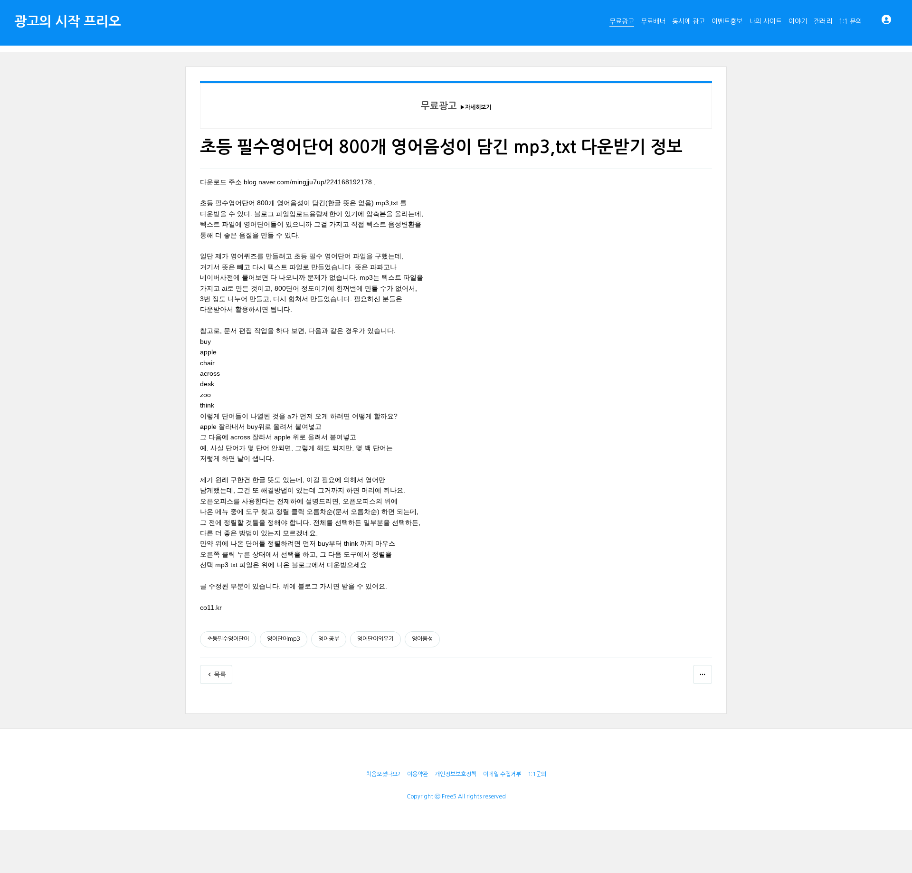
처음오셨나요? (383, 774)
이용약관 (417, 774)
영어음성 (422, 639)
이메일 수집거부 (502, 774)
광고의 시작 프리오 (67, 21)
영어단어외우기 (375, 639)
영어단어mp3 (283, 639)
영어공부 (328, 639)
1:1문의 (537, 774)
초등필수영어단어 (228, 639)
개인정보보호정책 (455, 774)
